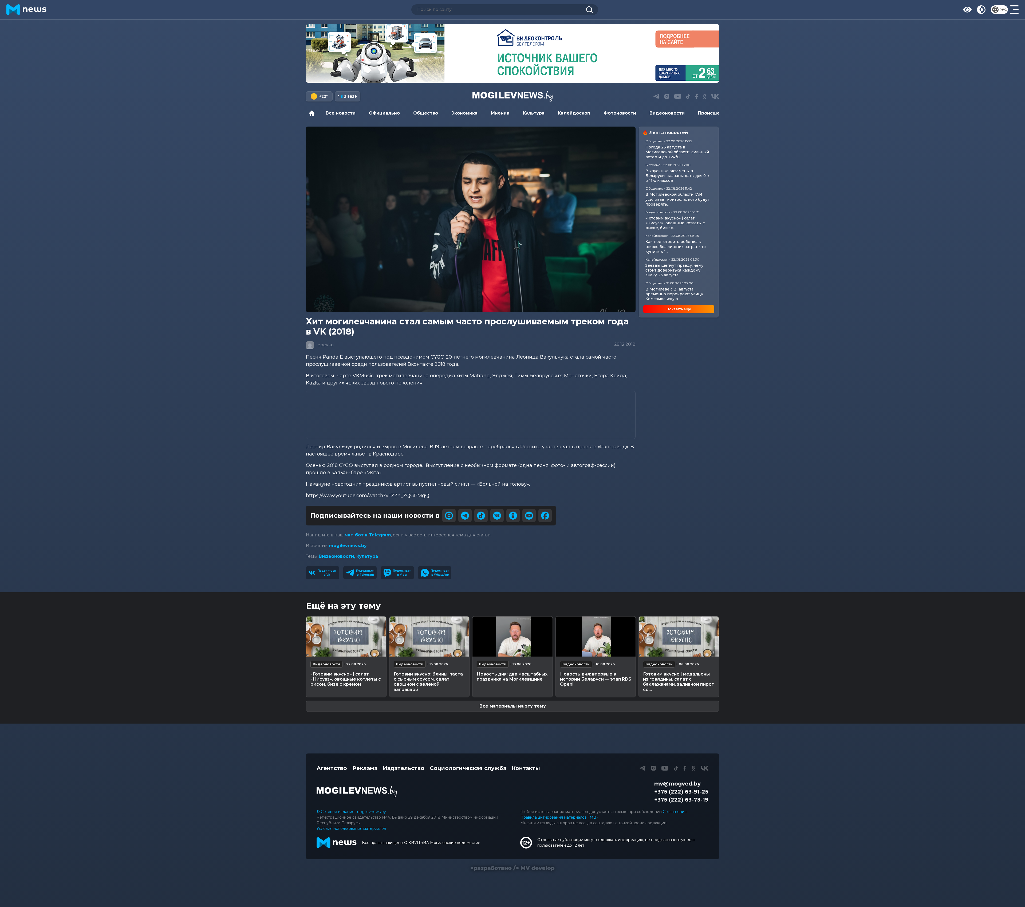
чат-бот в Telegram (368, 534)
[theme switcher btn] (981, 9)
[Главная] (313, 113)
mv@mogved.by (677, 783)
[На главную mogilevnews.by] (26, 9)
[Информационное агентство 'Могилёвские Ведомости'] (512, 96)
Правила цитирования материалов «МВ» (559, 817)
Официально (384, 113)
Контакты (526, 768)
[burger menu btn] (1014, 9)
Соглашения (675, 811)
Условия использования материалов (351, 828)
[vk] (497, 515)
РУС (1003, 10)
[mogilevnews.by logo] (357, 791)
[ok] (513, 515)
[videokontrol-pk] (512, 53)
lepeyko (324, 344)
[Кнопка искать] (589, 9)
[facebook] (545, 515)
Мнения (500, 113)
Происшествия (716, 113)
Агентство (332, 768)
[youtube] (529, 515)
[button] (501, 77)
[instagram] (449, 515)
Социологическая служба (468, 768)
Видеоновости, (337, 556)
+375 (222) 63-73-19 (681, 799)
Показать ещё (679, 309)
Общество (425, 113)
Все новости (341, 113)
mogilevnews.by (348, 545)
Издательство (403, 768)
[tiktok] (481, 515)
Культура (534, 113)
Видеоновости (667, 113)
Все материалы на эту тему (512, 706)
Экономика (464, 113)
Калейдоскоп (574, 113)
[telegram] (465, 515)
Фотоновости (620, 113)
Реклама (364, 768)
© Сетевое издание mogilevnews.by (351, 811)
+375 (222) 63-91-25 (681, 791)
